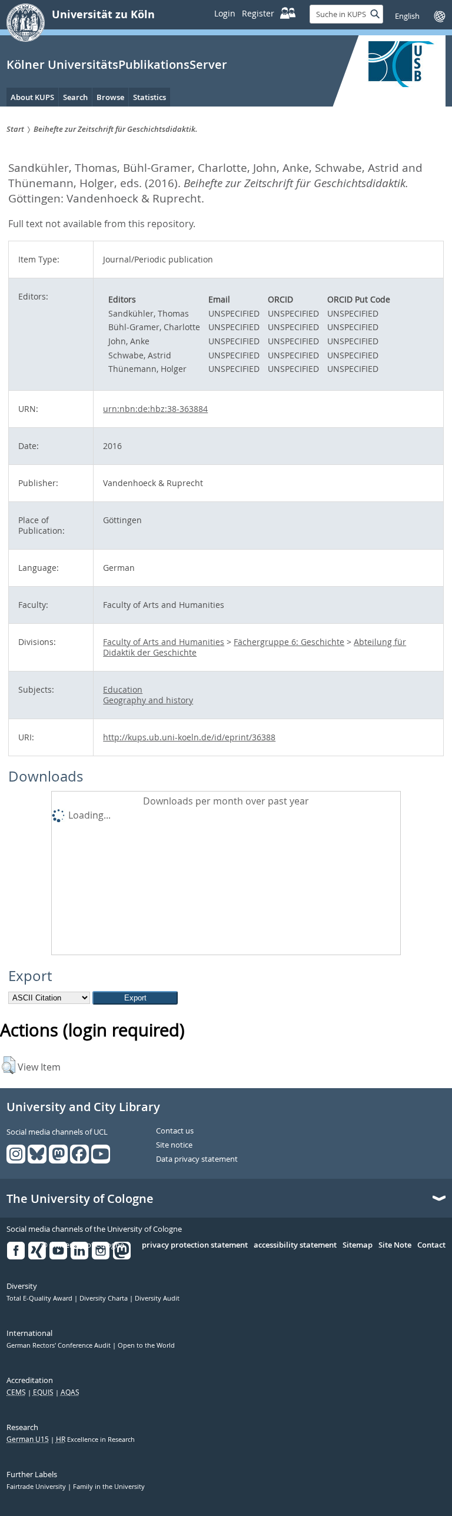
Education (122, 689)
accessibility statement (295, 1245)
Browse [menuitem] (110, 97)
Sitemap (358, 1245)
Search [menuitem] (75, 97)
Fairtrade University (37, 1486)
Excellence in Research (95, 1439)
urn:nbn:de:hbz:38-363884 (155, 408)
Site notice (174, 1145)
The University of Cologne (80, 1199)
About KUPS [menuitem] (32, 97)
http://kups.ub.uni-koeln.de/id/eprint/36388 (189, 737)
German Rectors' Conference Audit (59, 1345)
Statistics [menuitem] (149, 97)
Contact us (175, 1131)
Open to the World (146, 1345)
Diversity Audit (157, 1298)
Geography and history (148, 700)
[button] (8, 1065)
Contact (431, 1245)
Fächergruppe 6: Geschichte (289, 641)
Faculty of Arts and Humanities (163, 641)
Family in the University (109, 1486)
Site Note (394, 1245)
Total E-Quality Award (40, 1298)
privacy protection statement (195, 1245)
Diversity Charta (104, 1298)
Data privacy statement (197, 1159)
